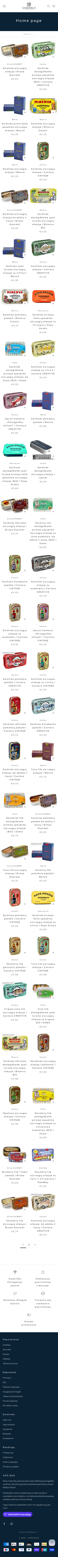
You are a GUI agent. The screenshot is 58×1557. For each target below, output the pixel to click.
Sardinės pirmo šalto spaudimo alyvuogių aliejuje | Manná (15, 127)
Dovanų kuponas (10, 1401)
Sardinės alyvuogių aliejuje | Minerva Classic (43, 127)
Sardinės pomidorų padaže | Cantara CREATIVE (15, 682)
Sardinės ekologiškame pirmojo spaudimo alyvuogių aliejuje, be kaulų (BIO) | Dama (14, 374)
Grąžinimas (8, 1457)
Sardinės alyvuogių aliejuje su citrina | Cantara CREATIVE (43, 370)
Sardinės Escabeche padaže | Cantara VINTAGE (15, 585)
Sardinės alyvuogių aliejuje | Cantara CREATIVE (43, 269)
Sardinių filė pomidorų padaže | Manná (43, 873)
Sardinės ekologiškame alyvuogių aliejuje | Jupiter (43, 472)
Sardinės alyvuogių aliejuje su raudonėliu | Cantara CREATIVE (43, 586)
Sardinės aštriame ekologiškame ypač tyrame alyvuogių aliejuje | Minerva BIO (15, 1068)
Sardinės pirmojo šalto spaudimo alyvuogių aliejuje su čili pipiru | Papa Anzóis (43, 321)
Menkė (6, 1354)
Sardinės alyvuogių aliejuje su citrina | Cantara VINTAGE (43, 682)
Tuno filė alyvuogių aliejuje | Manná (43, 771)
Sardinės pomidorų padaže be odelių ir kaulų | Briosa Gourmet (43, 823)
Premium (7, 1378)
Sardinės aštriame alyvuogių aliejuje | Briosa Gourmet (15, 526)
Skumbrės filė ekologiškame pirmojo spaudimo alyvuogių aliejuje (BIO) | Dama (15, 825)
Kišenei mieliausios (11, 1387)
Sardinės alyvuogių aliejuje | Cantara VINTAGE (43, 172)
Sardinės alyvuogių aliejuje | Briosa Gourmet (15, 71)
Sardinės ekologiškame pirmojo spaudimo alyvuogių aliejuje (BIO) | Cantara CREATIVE (43, 76)
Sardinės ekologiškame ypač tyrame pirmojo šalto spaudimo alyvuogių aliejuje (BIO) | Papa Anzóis (15, 476)
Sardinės (7, 1345)
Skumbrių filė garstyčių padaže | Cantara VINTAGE (15, 967)
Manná (15, 119)
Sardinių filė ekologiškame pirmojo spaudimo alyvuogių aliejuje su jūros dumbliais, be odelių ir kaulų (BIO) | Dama (43, 533)
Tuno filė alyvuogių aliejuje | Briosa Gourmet (15, 873)
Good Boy (43, 1168)
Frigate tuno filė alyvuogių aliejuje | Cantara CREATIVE (15, 1012)
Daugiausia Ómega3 (12, 1391)
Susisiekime (8, 1438)
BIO (4, 1382)
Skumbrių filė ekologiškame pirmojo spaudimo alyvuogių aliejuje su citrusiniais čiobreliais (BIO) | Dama (43, 1123)
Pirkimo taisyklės (10, 1462)
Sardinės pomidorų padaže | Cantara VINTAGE (15, 918)
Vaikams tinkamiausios (13, 1396)
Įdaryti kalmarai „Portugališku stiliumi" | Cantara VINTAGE (43, 635)
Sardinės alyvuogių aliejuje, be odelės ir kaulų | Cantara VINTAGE (15, 774)
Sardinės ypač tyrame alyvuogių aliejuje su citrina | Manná (14, 271)
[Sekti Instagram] (11, 1523)
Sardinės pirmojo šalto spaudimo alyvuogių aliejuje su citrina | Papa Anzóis (43, 920)
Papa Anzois (43, 311)
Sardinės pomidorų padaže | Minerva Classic (15, 318)
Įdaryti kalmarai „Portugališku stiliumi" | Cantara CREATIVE (14, 423)
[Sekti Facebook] (4, 1523)
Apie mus (7, 1420)
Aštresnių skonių (10, 1363)
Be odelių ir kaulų (10, 1405)
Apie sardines (9, 1424)
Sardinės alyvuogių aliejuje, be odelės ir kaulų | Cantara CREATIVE (43, 1225)
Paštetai (6, 1359)
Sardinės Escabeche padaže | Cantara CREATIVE (43, 727)
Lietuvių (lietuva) (27, 1532)
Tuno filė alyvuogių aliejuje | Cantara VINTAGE (43, 967)
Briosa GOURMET (14, 64)
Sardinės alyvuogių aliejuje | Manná (15, 171)
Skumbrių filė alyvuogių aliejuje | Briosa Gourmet (15, 1224)
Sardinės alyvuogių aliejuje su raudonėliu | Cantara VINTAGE (15, 635)
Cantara (43, 64)
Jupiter (43, 463)
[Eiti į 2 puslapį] (35, 1245)
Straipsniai (7, 1429)
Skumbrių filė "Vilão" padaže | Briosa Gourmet (15, 1175)
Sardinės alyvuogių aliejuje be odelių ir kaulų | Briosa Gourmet (15, 219)
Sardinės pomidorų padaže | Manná (43, 420)
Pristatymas (8, 1452)
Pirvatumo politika (11, 1466)
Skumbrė (7, 1349)
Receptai (7, 1434)
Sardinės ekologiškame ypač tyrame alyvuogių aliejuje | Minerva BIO (43, 221)
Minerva (43, 119)
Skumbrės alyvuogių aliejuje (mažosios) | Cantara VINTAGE (43, 1064)
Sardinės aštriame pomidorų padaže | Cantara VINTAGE (14, 727)
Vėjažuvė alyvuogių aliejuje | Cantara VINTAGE (15, 1116)
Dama (14, 363)
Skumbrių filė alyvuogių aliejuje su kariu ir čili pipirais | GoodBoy (43, 1177)
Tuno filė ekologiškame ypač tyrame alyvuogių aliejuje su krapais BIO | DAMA (43, 1016)
